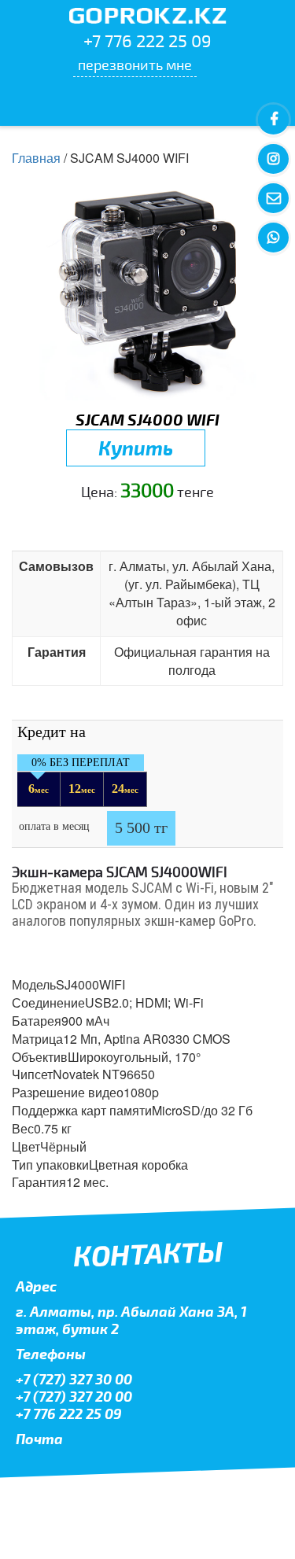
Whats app (273, 238)
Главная (36, 158)
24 (125, 788)
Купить (135, 447)
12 (81, 788)
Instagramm (273, 159)
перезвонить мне (135, 64)
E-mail (273, 198)
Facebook (273, 120)
